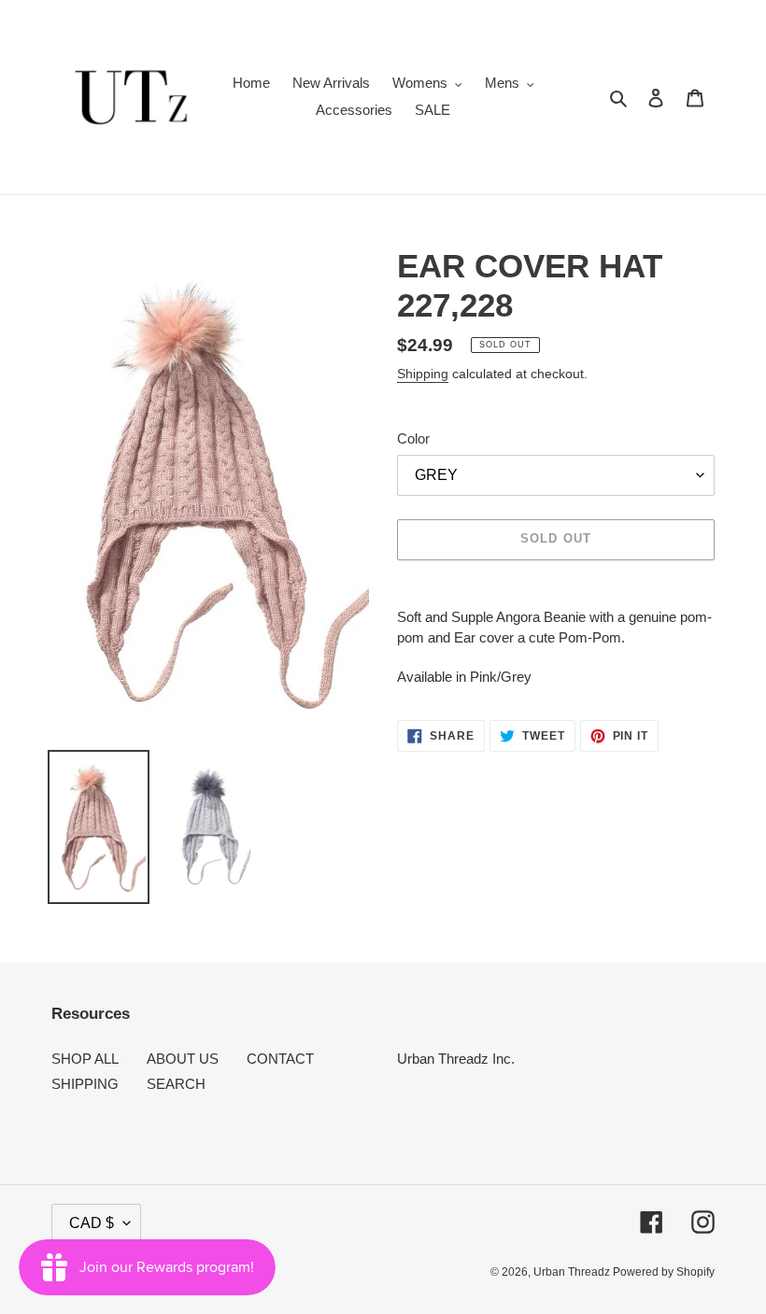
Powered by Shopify (664, 1272)
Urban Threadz (573, 1272)
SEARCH (176, 1084)
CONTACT (280, 1059)
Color (413, 438)
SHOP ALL (85, 1059)
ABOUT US (183, 1059)
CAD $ (91, 1223)
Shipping (422, 373)
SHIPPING (85, 1084)
